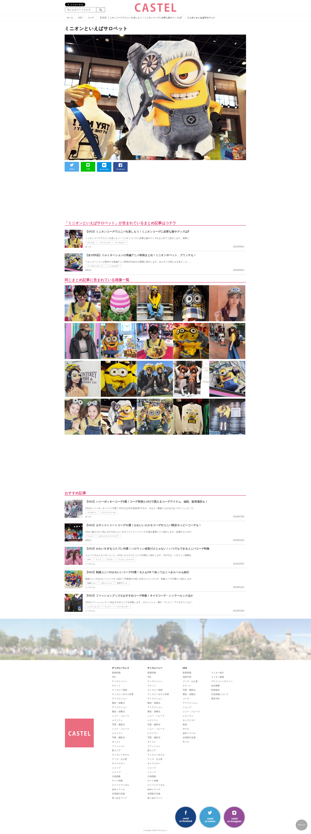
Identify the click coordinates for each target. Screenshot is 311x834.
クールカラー (120, 243)
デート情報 (117, 780)
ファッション (118, 746)
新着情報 (116, 672)
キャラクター (118, 763)
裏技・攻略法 (118, 703)
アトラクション (119, 698)
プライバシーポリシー (222, 681)
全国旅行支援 (118, 793)
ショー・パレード (120, 716)
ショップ (116, 767)
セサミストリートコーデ (108, 536)
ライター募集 (217, 677)
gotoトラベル (118, 789)
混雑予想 (187, 677)
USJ (89, 560)
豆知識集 (116, 776)
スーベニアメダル (120, 785)
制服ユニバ (91, 583)
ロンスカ (90, 243)
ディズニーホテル (120, 755)
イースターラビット (95, 266)
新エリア (116, 750)
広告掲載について (219, 694)
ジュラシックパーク (126, 560)
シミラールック (93, 607)
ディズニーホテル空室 (123, 694)
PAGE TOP (301, 825)
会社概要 (215, 685)
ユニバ (98, 560)
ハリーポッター (122, 607)
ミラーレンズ (104, 243)
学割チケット (122, 583)
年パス (186, 742)
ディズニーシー (119, 681)
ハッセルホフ (113, 266)
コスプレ (109, 560)
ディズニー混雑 (119, 690)
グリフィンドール (108, 513)
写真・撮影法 (118, 724)
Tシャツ (90, 536)
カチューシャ (106, 583)
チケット (116, 685)
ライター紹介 (217, 672)
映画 (185, 724)
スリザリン (91, 513)
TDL (114, 677)
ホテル (186, 729)
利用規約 (215, 690)
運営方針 (215, 698)
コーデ (186, 698)
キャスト (116, 742)
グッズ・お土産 (119, 759)
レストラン (117, 720)
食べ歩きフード (119, 798)
